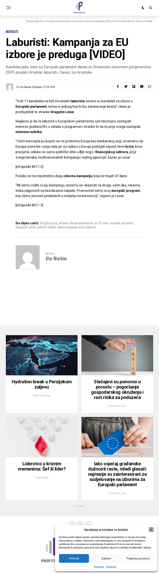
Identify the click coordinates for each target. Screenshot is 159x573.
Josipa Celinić (41, 477)
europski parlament (121, 223)
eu (95, 223)
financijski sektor (26, 227)
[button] (151, 529)
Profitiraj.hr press (42, 395)
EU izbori (104, 223)
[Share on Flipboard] (133, 86)
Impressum (99, 566)
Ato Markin (25, 87)
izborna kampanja (67, 227)
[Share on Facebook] (117, 86)
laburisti (91, 227)
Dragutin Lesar (49, 223)
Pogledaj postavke (138, 558)
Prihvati (74, 558)
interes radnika (46, 227)
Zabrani (106, 558)
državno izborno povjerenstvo (76, 223)
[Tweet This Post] (125, 86)
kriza (82, 227)
